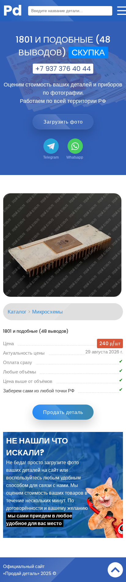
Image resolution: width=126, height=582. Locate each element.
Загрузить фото (63, 121)
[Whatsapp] (75, 146)
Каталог (17, 311)
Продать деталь (63, 412)
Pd (12, 10)
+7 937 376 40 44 (63, 68)
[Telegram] (51, 146)
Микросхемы (47, 311)
